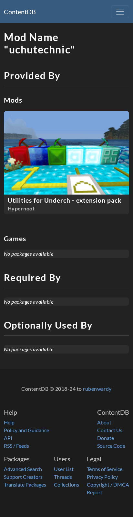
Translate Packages (25, 484)
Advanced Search (23, 469)
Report (94, 492)
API (8, 438)
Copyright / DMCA (108, 484)
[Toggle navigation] (120, 11)
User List (64, 469)
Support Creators (23, 477)
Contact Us (109, 430)
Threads (63, 477)
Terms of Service (104, 469)
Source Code (111, 446)
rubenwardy (97, 389)
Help (9, 422)
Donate (105, 438)
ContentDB (20, 12)
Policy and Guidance (26, 430)
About (104, 422)
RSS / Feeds (16, 446)
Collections (66, 484)
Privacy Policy (102, 477)
